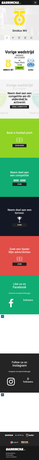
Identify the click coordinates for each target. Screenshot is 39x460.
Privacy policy (9, 455)
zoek (19, 184)
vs (19, 60)
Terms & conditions (11, 457)
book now (19, 145)
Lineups (19, 68)
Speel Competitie (19, 107)
